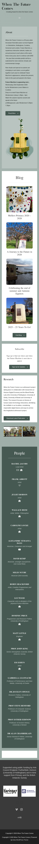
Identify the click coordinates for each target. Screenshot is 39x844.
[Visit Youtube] (19, 550)
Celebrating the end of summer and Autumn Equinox (19, 271)
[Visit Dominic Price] (19, 624)
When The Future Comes (16, 7)
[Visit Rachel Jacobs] (21, 470)
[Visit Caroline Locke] (19, 532)
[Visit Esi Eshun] (19, 669)
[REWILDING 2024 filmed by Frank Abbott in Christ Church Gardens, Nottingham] (13, 431)
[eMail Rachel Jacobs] (17, 470)
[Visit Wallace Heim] (19, 517)
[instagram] (22, 809)
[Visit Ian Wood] (19, 607)
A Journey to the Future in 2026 (19, 235)
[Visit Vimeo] (19, 486)
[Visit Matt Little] (19, 640)
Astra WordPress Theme (20, 840)
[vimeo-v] (17, 809)
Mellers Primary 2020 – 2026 (19, 199)
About (8, 32)
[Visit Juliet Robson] (19, 501)
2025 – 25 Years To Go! (19, 311)
